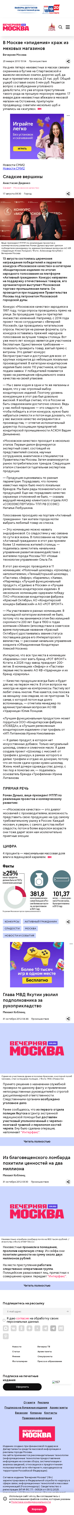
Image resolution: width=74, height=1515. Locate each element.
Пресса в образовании (50, 1361)
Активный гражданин (41, 921)
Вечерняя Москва (14, 54)
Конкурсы (12, 921)
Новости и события (19, 935)
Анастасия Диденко (16, 183)
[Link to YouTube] (37, 1328)
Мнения (16, 1357)
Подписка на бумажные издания (25, 1407)
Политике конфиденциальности (31, 1502)
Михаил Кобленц (14, 1012)
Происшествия (38, 61)
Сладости (12, 928)
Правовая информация (37, 1418)
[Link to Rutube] (61, 1328)
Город (27, 193)
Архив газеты (45, 1352)
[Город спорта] (52, 27)
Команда (36, 1412)
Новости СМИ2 (14, 168)
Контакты (50, 1412)
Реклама (43, 1402)
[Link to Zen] (29, 1328)
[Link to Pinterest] (6, 1336)
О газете (29, 1402)
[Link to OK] (21, 1328)
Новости (16, 1347)
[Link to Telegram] (45, 1328)
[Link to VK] (14, 1328)
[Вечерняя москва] (37, 1433)
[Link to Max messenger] (6, 1328)
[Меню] (67, 27)
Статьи (16, 1352)
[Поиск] (60, 27)
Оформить (22, 1386)
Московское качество (26, 188)
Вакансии (21, 1412)
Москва (30, 928)
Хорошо (37, 1509)
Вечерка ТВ (44, 1347)
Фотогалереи (19, 1361)
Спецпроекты (45, 1357)
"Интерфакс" (30, 1132)
